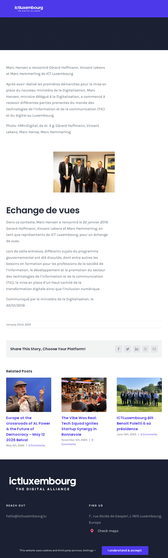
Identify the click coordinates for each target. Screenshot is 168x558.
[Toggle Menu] (159, 8)
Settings (88, 550)
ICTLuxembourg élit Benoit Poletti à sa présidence (135, 423)
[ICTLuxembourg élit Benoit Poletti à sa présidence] (139, 395)
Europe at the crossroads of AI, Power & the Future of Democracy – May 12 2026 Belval (28, 428)
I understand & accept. (125, 550)
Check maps (108, 531)
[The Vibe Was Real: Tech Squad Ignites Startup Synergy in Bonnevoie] (84, 395)
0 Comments (36, 445)
